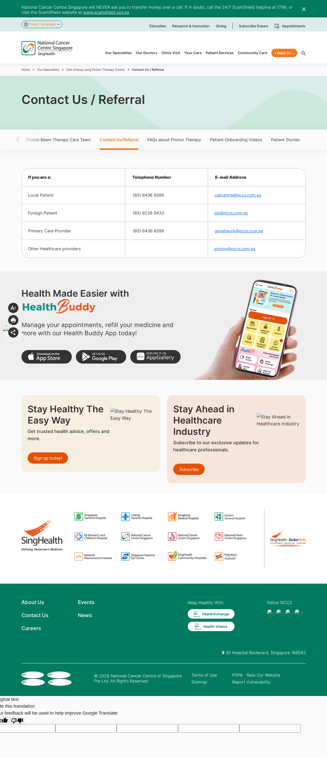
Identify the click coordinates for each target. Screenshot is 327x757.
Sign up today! (48, 458)
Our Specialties (48, 69)
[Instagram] (289, 612)
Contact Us (35, 615)
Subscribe (188, 469)
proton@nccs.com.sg (234, 248)
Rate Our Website (263, 675)
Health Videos (215, 626)
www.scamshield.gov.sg (106, 12)
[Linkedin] (298, 612)
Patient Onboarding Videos (236, 139)
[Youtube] (279, 612)
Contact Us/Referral (119, 139)
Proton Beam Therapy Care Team (58, 139)
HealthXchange (215, 614)
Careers (31, 628)
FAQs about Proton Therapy (174, 139)
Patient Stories (285, 139)
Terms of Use (204, 675)
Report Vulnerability (251, 681)
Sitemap (199, 681)
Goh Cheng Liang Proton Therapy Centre (95, 69)
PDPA (237, 675)
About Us (32, 602)
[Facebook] (270, 612)
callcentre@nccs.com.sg (237, 195)
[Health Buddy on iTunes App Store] (46, 357)
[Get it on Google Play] (101, 357)
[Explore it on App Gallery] (155, 357)
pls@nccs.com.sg (231, 212)
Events (86, 602)
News (85, 615)
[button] (27, 139)
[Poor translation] (17, 720)
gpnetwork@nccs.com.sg (238, 230)
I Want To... (284, 53)
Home (25, 69)
